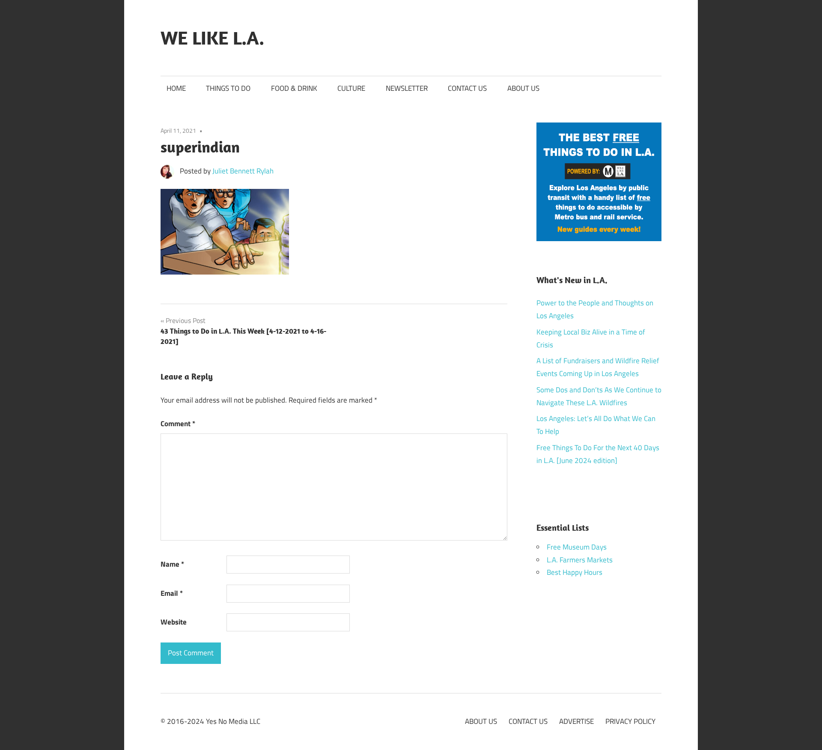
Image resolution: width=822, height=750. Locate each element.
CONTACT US (467, 88)
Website (174, 621)
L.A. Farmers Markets (580, 559)
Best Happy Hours (574, 572)
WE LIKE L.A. (212, 37)
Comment (178, 423)
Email (172, 593)
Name (172, 564)
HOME (176, 88)
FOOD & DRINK (294, 88)
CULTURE (351, 88)
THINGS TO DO (228, 88)
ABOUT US (523, 88)
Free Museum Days (577, 547)
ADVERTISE (576, 721)
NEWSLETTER (407, 88)
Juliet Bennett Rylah (243, 170)
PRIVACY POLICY (630, 721)
